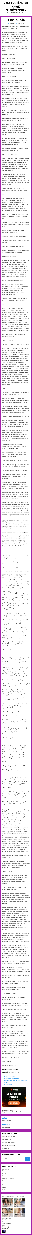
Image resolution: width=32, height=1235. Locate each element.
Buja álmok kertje (6, 1139)
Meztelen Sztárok (6, 1218)
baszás (8, 1112)
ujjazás (23, 1112)
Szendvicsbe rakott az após (9, 1136)
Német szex (5, 1228)
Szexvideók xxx (6, 1183)
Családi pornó (5, 1173)
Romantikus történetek (8, 1178)
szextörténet (17, 1112)
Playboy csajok (6, 1227)
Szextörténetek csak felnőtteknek (16, 6)
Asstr (3, 1225)
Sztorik (11, 1110)
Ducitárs (4, 1220)
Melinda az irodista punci (8, 1142)
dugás (11, 1112)
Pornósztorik (5, 1221)
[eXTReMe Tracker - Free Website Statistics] (4, 1231)
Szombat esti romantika (8, 1145)
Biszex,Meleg (5, 1169)
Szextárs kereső (6, 1223)
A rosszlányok (5, 1148)
